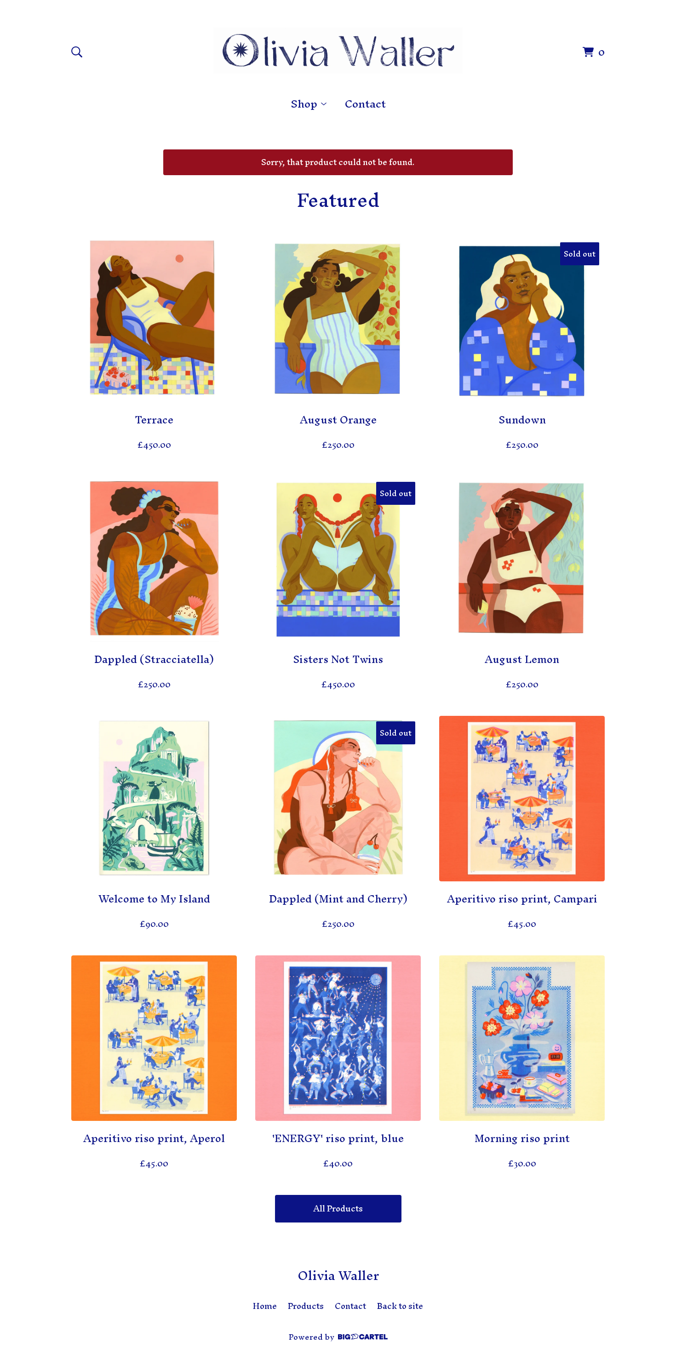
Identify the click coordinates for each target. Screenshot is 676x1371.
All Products (338, 1208)
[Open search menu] (77, 52)
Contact (365, 104)
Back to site (400, 1306)
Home (265, 1306)
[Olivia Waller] (338, 51)
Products (306, 1306)
